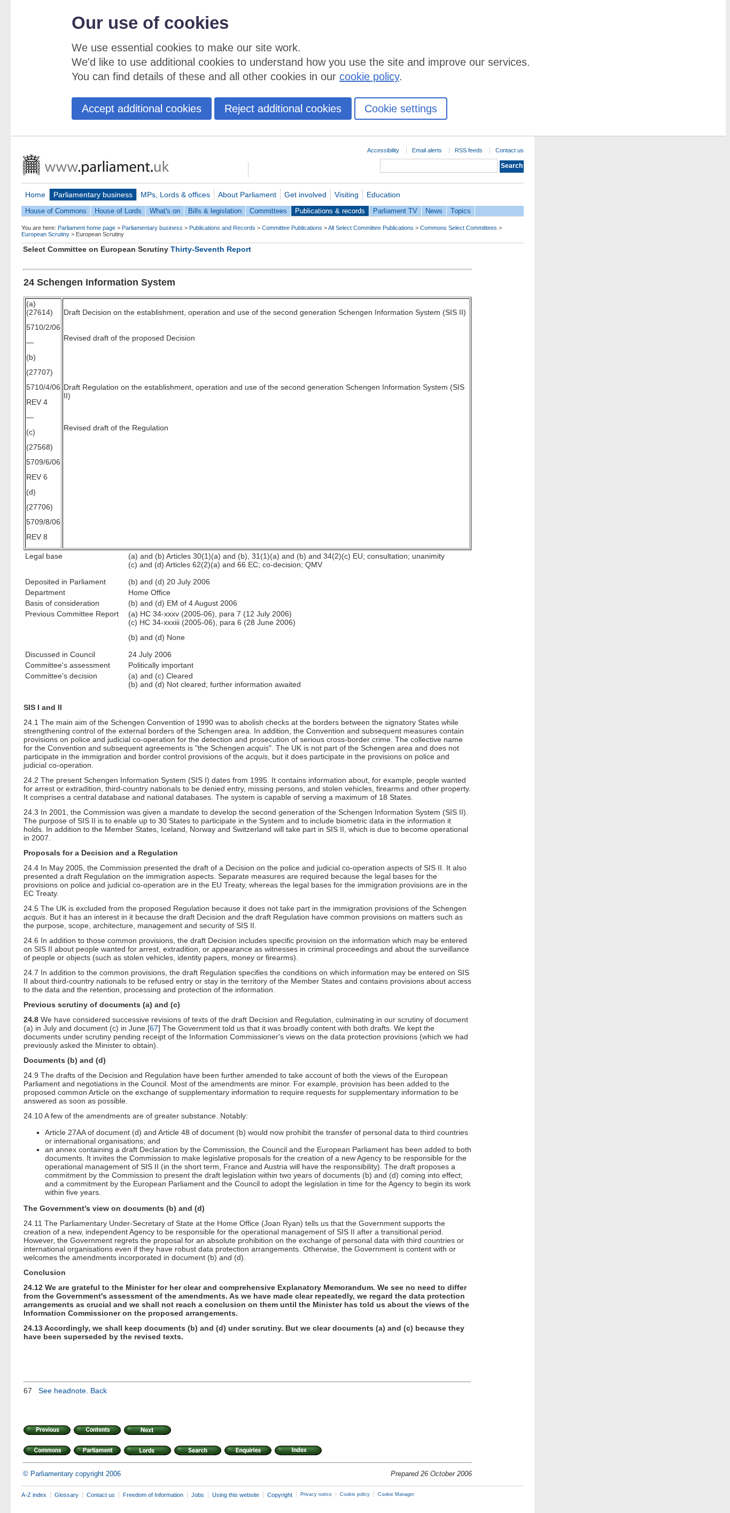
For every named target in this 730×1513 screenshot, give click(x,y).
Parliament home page (86, 228)
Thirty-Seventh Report (210, 249)
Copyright (279, 1495)
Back (98, 1390)
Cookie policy (355, 1494)
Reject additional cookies (282, 108)
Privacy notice (316, 1494)
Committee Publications (292, 228)
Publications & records (330, 211)
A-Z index (33, 1495)
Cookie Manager (396, 1494)
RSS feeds (469, 150)
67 (154, 1028)
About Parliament (247, 194)
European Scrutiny (45, 234)
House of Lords (118, 211)
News (433, 211)
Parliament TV (395, 211)
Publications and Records (222, 228)
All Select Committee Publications (371, 228)
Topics (461, 211)
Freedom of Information (153, 1495)
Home (35, 194)
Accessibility (383, 150)
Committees (268, 211)
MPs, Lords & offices (175, 194)
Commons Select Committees (458, 228)
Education (383, 194)
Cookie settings (400, 108)
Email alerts (427, 150)
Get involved (305, 194)
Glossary (67, 1495)
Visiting (347, 194)
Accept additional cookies (141, 108)
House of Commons (56, 211)
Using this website (235, 1495)
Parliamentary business (93, 194)
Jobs (197, 1495)
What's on (165, 211)
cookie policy (369, 76)
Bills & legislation (215, 211)
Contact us (509, 150)
